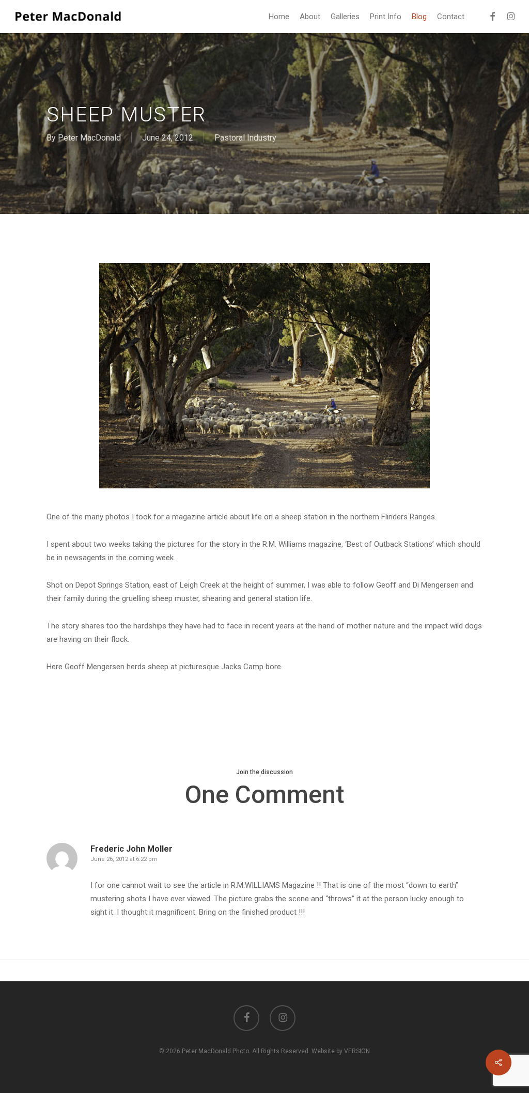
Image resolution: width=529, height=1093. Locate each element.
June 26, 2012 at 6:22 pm (124, 859)
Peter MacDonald (89, 138)
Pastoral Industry (245, 138)
